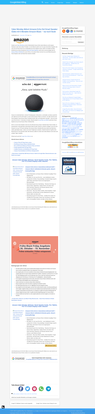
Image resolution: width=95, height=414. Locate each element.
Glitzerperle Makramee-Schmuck (40, 413)
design (71, 120)
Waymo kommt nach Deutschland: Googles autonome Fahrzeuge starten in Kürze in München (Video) (71, 87)
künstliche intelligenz (78, 131)
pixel (72, 133)
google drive (74, 126)
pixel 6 (76, 132)
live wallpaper (66, 133)
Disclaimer (81, 152)
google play (76, 128)
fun (79, 120)
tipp (71, 136)
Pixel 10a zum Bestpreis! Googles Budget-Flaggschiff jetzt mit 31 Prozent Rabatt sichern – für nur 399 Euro (73, 99)
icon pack (65, 131)
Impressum (64, 152)
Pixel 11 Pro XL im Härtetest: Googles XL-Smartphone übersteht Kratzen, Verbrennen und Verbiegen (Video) (72, 105)
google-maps (66, 123)
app (63, 120)
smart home (34, 393)
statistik (64, 136)
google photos (70, 128)
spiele (77, 134)
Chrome (53, 2)
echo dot (29, 393)
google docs (70, 126)
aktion (14, 393)
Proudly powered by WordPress (78, 413)
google (70, 121)
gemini (82, 120)
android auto (80, 118)
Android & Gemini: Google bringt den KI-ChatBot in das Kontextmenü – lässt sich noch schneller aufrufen (72, 81)
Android (46, 2)
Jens (30, 35)
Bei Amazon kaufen (51, 201)
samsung (64, 134)
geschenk (65, 121)
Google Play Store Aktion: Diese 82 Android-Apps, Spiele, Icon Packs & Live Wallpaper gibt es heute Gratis (72, 110)
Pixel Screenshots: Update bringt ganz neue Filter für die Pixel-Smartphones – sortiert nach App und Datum (72, 75)
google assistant (71, 124)
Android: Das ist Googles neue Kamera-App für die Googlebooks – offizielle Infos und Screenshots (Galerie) (72, 63)
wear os (78, 136)
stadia (81, 134)
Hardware (68, 2)
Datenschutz (75, 152)
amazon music (23, 393)
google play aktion (68, 129)
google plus (77, 129)
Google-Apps (60, 2)
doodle (76, 120)
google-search (77, 123)
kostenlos (72, 131)
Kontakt (69, 152)
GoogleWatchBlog (18, 2)
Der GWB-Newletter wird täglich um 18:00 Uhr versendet (71, 38)
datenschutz (67, 120)
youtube (65, 137)
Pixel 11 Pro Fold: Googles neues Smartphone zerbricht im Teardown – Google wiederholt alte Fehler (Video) (72, 69)
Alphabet (75, 2)
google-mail (76, 121)
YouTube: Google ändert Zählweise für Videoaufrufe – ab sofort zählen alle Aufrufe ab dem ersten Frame (72, 58)
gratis (81, 129)
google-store (64, 124)
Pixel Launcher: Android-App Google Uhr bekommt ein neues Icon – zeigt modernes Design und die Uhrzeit (71, 93)
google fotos (79, 126)
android (73, 118)
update (74, 136)
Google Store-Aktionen (26, 136)
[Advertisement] (47, 16)
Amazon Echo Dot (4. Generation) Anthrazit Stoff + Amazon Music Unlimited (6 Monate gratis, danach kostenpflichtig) (40, 169)
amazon (18, 393)
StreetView (68, 136)
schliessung (68, 134)
